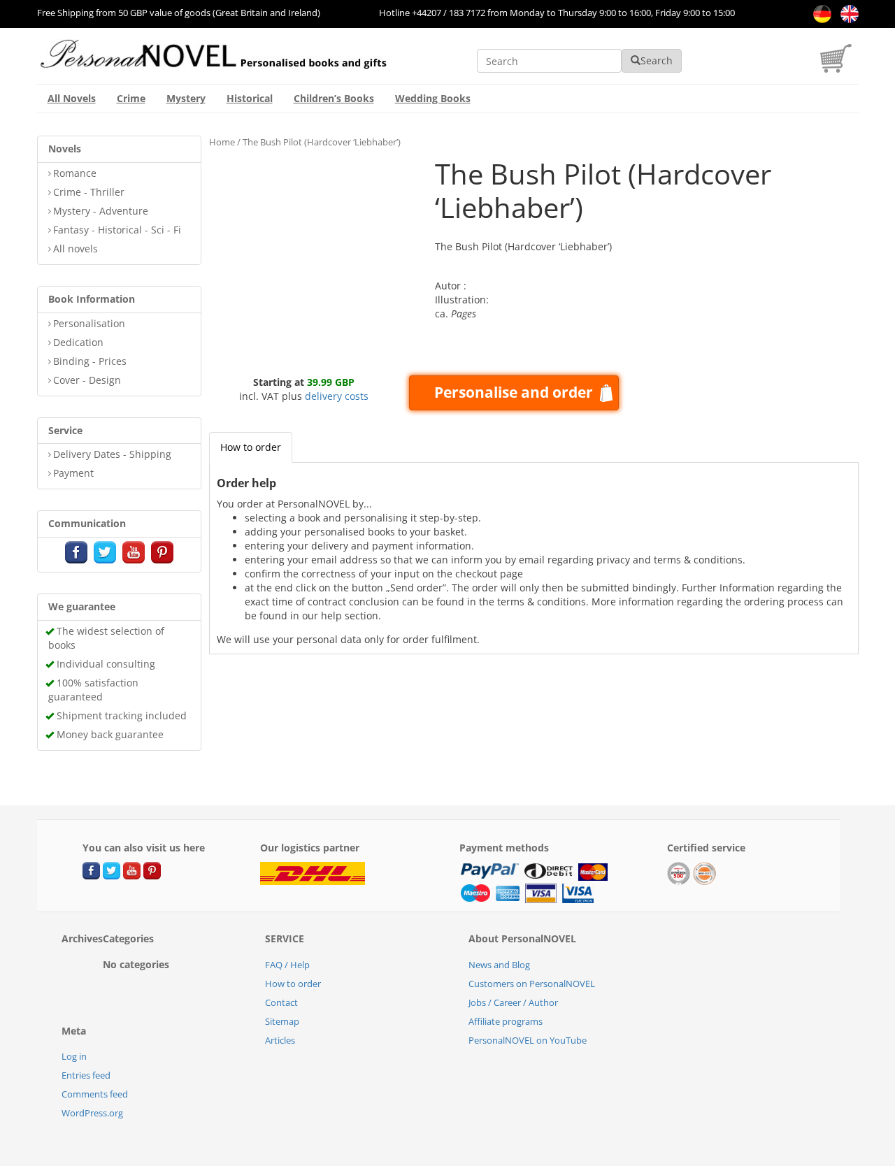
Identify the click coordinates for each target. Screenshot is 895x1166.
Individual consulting (106, 663)
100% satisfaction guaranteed (93, 689)
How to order (250, 447)
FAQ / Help (287, 964)
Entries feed (86, 1075)
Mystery (186, 98)
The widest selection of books (106, 638)
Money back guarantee (110, 734)
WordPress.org (92, 1113)
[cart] (839, 68)
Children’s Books (334, 98)
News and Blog (499, 964)
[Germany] (819, 12)
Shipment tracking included (122, 715)
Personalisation (89, 323)
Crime (131, 98)
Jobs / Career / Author (513, 1002)
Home (222, 142)
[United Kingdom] (846, 12)
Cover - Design (87, 380)
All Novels (72, 98)
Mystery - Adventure (100, 210)
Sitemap (282, 1021)
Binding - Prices (90, 361)
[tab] (250, 447)
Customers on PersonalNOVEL (531, 983)
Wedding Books (433, 98)
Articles (280, 1040)
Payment (73, 473)
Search (656, 60)
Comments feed (95, 1094)
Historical (250, 98)
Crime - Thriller (88, 192)
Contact (281, 1002)
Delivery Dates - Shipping (112, 454)
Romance (74, 173)
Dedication (78, 342)
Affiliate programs (505, 1021)
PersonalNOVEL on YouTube (527, 1040)
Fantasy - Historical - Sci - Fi (117, 229)
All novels (75, 248)
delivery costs (336, 396)
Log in (74, 1056)
